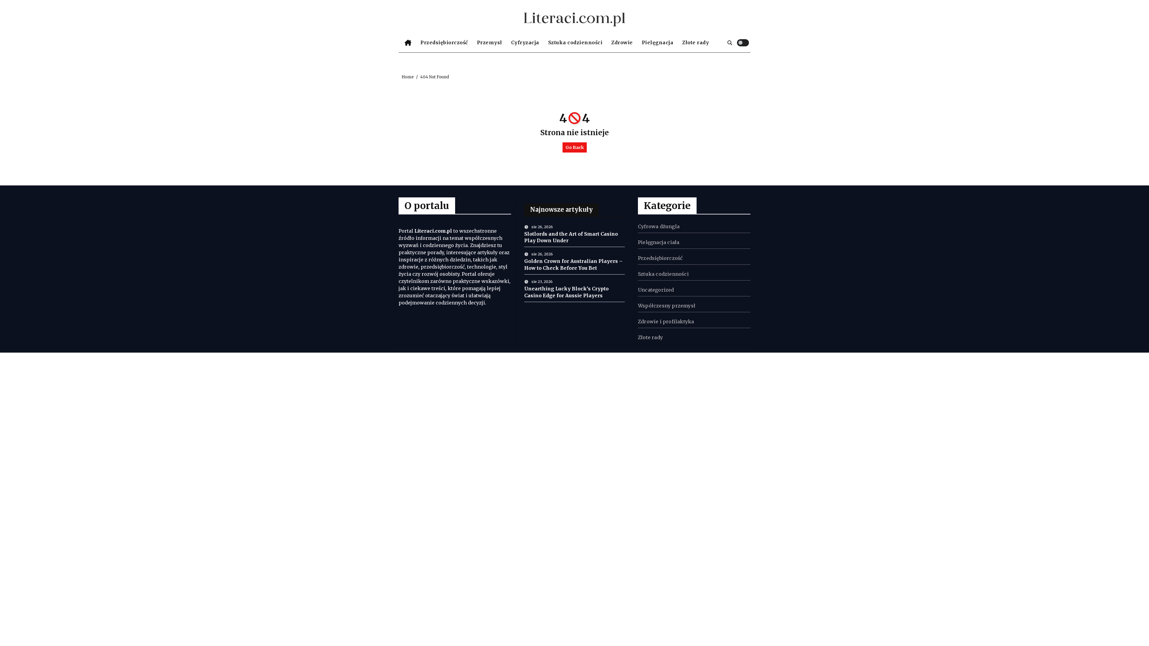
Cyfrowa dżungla (659, 226)
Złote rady (695, 42)
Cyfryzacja (525, 42)
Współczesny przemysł (666, 306)
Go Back (575, 147)
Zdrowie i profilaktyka (666, 321)
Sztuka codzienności (575, 42)
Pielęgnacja (658, 42)
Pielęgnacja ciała (658, 242)
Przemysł (489, 42)
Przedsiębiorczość (444, 42)
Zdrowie (622, 42)
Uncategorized (656, 290)
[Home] (408, 43)
